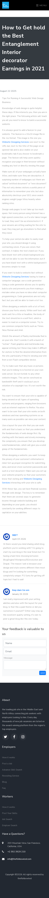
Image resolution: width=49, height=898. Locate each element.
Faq (4, 788)
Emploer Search (9, 825)
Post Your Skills (9, 813)
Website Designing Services (15, 142)
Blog (4, 781)
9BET (15, 535)
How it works (8, 757)
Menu (43, 5)
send (42, 673)
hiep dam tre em (20, 590)
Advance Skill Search (12, 769)
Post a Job (7, 763)
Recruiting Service (10, 775)
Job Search (7, 819)
